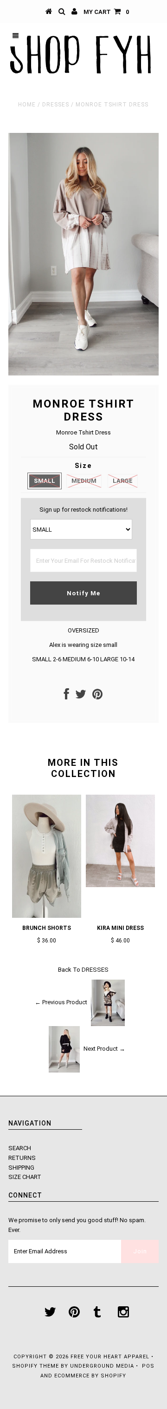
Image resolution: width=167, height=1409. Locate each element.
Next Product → (104, 1048)
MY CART (106, 11)
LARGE (123, 480)
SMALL (44, 480)
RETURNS (22, 1157)
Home (27, 104)
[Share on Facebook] (66, 696)
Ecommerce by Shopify (90, 1376)
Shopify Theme (35, 1366)
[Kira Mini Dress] (120, 885)
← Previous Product (61, 1002)
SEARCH (19, 1148)
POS (148, 1366)
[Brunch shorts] (46, 915)
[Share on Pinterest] (97, 696)
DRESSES (55, 104)
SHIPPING (21, 1167)
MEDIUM (83, 480)
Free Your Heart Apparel (111, 1357)
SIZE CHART (24, 1176)
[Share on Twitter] (80, 696)
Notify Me (83, 593)
